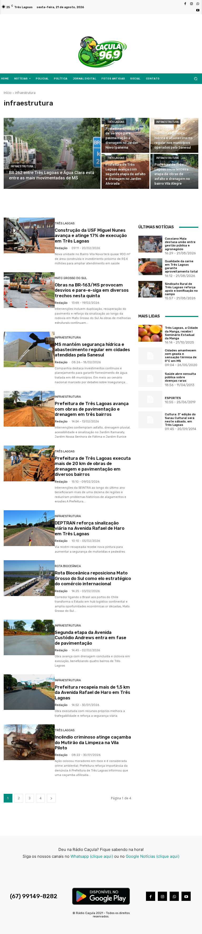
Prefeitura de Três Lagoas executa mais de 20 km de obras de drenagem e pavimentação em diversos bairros (93, 466)
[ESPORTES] (150, 399)
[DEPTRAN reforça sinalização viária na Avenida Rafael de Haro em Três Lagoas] (29, 528)
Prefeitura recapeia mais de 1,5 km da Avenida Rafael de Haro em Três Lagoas (92, 692)
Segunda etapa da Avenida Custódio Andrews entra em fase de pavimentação (90, 638)
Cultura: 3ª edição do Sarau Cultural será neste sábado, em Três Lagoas (180, 420)
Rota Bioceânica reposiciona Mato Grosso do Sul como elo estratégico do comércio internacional (93, 578)
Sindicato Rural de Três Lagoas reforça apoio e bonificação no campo (181, 289)
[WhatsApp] (198, 4)
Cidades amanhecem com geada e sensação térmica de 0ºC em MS (180, 356)
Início (8, 92)
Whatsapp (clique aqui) (91, 856)
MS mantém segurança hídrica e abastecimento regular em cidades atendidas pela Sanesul (92, 350)
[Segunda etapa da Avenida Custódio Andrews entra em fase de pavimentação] (29, 637)
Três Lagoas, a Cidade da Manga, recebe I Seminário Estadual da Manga (181, 333)
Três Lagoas (115, 121)
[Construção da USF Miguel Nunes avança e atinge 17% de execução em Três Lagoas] (29, 235)
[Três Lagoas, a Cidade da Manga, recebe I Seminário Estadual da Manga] (150, 333)
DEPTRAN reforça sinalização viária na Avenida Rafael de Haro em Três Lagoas (89, 528)
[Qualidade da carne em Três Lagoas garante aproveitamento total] (150, 266)
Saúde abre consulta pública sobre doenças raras (180, 377)
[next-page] (51, 798)
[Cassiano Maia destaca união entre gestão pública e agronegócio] (150, 244)
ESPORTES (173, 398)
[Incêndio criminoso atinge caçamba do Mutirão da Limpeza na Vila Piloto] (29, 742)
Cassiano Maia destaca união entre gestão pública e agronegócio (180, 244)
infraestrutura (22, 166)
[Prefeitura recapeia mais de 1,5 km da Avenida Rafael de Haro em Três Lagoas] (29, 692)
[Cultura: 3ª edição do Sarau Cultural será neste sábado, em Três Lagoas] (150, 419)
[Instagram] (191, 4)
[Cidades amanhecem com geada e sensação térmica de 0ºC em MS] (150, 355)
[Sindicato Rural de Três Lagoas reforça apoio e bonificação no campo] (150, 289)
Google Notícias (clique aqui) (152, 856)
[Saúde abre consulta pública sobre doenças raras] (150, 378)
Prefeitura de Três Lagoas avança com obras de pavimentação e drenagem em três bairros (92, 409)
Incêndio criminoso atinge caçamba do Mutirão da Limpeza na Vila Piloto (93, 742)
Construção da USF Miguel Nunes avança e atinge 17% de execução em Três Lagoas (91, 236)
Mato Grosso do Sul (71, 278)
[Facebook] (185, 4)
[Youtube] (198, 10)
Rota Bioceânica (68, 566)
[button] (196, 78)
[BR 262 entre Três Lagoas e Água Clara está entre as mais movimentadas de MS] (52, 153)
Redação (61, 248)
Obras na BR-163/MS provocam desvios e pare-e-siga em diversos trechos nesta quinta (92, 290)
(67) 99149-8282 (33, 896)
